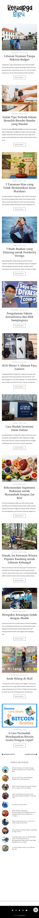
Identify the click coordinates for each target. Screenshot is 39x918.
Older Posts (30, 754)
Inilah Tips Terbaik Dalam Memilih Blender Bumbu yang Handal (19, 121)
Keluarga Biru (22, 915)
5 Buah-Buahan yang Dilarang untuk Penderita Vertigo (19, 252)
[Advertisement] (19, 876)
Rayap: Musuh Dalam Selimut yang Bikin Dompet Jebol (24, 830)
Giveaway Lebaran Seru (19, 804)
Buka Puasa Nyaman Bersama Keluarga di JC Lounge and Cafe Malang (24, 787)
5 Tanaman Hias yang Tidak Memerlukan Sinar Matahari (19, 188)
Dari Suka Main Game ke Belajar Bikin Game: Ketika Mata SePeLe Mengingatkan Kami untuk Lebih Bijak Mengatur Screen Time (24, 839)
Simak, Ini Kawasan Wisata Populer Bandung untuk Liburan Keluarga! (19, 559)
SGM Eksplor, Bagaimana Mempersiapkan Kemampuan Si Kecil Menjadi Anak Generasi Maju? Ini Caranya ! (23, 813)
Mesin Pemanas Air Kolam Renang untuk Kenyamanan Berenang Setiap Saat (23, 769)
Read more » (19, 77)
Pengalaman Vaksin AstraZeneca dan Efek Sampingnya (19, 317)
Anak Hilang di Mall (19, 678)
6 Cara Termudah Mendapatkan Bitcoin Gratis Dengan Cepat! (19, 737)
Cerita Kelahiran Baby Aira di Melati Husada (23, 848)
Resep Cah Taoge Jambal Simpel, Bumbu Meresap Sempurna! (22, 778)
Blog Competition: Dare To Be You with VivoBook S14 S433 (23, 822)
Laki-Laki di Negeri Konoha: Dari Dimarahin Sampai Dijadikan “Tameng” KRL (24, 795)
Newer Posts (9, 754)
